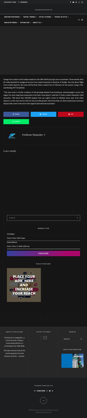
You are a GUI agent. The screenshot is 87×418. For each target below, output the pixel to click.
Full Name (10, 234)
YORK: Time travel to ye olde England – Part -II (50, 367)
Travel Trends (29, 17)
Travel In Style (60, 17)
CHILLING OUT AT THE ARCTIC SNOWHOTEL (50, 355)
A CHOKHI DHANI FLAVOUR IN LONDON (48, 344)
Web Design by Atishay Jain (43, 412)
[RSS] (76, 2)
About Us (37, 22)
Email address (12, 242)
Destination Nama (11, 17)
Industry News (10, 22)
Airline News (34, 47)
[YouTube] (73, 2)
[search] (77, 218)
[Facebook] (70, 2)
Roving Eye (24, 22)
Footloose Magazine (32, 134)
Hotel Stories (45, 17)
